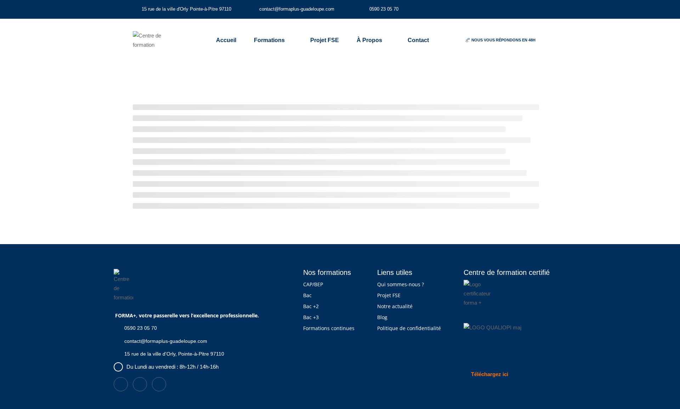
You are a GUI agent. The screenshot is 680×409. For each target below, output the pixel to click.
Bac (307, 295)
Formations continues (329, 328)
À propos (369, 40)
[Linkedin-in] (519, 9)
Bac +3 (311, 317)
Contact (418, 40)
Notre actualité (395, 306)
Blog (382, 317)
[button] (500, 40)
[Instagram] (531, 9)
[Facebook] (544, 9)
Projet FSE (324, 40)
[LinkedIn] (140, 384)
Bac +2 (311, 306)
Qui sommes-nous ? (400, 284)
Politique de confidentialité (409, 328)
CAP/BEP (313, 284)
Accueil (226, 40)
